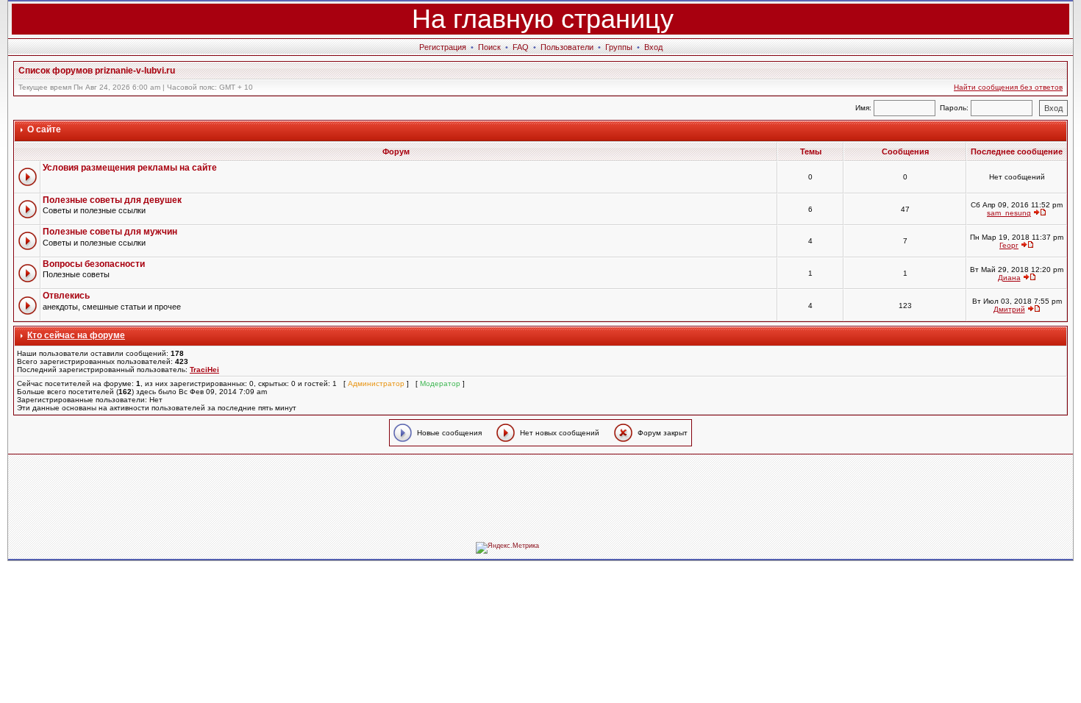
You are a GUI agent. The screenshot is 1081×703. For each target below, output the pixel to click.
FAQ (521, 47)
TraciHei (204, 369)
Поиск (489, 47)
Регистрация (442, 47)
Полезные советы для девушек (112, 200)
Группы (618, 47)
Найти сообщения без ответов (1008, 87)
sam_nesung (1009, 213)
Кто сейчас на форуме (76, 335)
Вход (653, 47)
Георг (1008, 245)
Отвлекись (66, 295)
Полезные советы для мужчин (110, 231)
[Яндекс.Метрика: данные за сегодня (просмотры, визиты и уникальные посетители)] (507, 548)
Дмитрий (1009, 309)
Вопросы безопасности (94, 264)
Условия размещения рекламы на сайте (130, 168)
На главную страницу (543, 19)
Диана (1009, 278)
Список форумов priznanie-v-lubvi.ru (96, 70)
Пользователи (566, 47)
